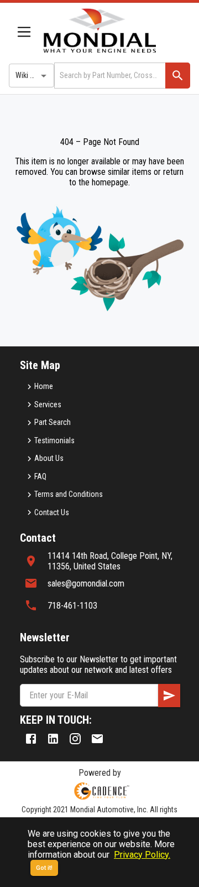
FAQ (40, 476)
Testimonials (54, 440)
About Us (49, 458)
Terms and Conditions (68, 494)
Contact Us (51, 512)
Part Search (52, 422)
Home (43, 386)
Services (47, 404)
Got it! (44, 868)
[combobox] (109, 75)
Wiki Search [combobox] (33, 75)
